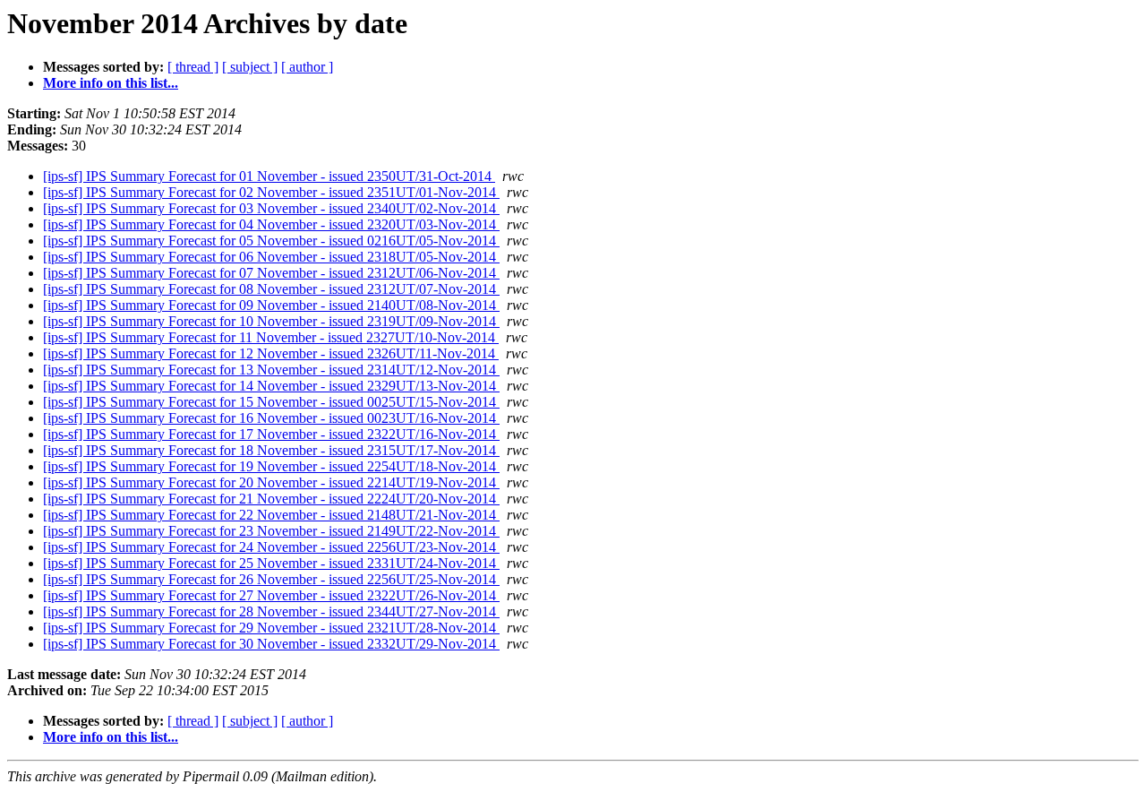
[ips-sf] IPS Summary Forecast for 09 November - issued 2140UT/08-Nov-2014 (271, 305)
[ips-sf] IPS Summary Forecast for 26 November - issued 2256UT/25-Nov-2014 (271, 579)
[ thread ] (192, 66)
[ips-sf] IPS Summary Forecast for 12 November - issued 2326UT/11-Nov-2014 (271, 353)
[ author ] (307, 66)
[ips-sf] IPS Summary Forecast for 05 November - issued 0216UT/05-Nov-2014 (271, 240)
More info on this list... (110, 82)
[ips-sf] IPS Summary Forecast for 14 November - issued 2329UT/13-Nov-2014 (271, 385)
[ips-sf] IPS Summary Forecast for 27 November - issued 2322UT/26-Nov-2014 (271, 595)
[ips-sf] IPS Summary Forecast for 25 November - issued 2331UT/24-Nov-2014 (271, 563)
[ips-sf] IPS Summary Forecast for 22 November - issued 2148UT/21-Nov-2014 (271, 514)
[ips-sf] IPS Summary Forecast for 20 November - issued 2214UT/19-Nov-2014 (271, 482)
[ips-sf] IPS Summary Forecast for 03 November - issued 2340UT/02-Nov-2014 (271, 208)
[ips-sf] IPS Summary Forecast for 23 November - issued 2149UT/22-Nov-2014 (271, 530)
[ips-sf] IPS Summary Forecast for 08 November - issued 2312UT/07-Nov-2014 (271, 289)
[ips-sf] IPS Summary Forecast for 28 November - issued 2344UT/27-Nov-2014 (271, 611)
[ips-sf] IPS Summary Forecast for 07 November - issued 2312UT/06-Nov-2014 (271, 272)
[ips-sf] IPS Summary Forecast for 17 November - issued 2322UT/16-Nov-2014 (271, 434)
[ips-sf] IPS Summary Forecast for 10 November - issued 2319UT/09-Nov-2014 (271, 321)
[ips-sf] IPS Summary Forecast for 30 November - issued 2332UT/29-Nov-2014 (271, 643)
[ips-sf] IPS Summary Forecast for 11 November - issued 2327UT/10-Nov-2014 (271, 337)
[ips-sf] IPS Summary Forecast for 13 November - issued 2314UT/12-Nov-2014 (271, 369)
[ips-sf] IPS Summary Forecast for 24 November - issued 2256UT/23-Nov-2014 (271, 547)
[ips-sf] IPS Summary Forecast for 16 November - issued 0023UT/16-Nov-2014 (271, 418)
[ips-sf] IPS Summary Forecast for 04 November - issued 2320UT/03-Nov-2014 (271, 224)
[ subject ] (250, 66)
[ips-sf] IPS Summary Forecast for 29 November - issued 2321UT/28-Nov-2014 (271, 627)
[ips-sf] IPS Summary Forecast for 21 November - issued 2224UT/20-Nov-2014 (271, 498)
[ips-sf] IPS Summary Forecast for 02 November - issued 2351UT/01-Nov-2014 (271, 192)
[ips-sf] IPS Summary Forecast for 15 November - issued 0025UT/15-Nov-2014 (271, 401)
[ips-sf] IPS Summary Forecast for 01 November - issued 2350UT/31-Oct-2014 (269, 176)
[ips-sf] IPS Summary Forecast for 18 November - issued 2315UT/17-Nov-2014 (271, 450)
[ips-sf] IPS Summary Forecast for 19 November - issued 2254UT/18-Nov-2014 (271, 466)
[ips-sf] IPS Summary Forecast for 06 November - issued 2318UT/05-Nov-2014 (271, 256)
